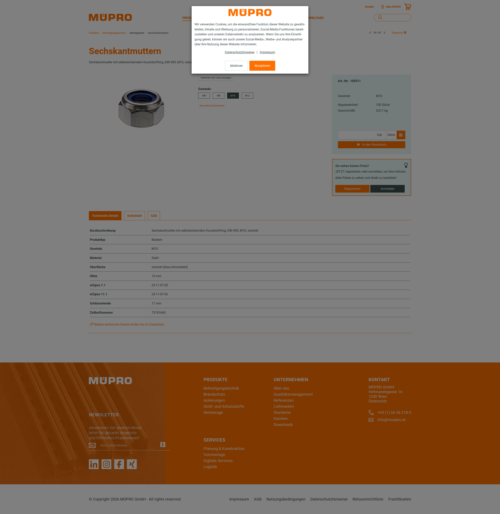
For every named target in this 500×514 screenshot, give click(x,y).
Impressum (267, 52)
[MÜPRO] (250, 12)
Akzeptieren (262, 66)
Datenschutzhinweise (239, 52)
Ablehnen (236, 66)
